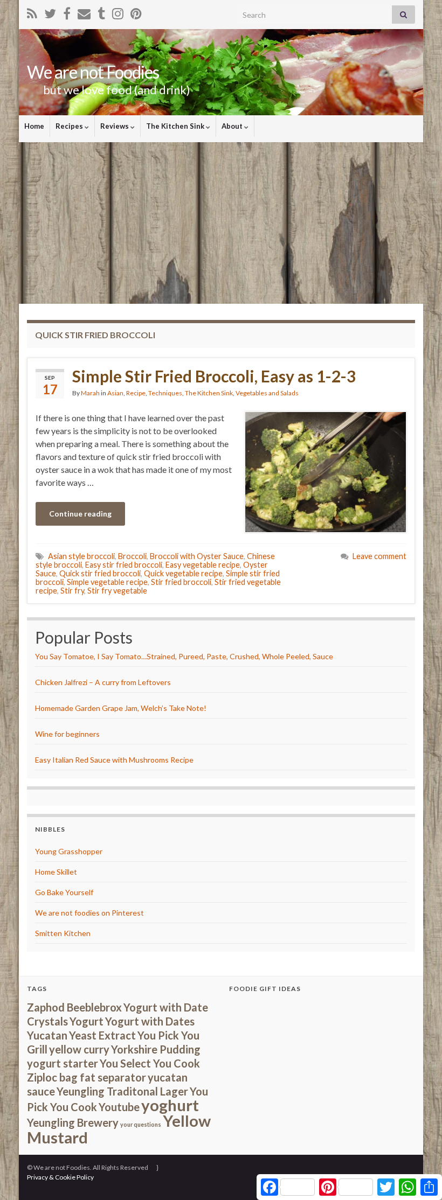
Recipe (136, 393)
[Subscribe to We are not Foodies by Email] (84, 11)
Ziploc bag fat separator (86, 1077)
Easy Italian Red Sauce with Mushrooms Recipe (114, 759)
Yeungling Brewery (73, 1122)
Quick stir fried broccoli (100, 573)
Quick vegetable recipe (183, 573)
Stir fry (72, 590)
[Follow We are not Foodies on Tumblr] (101, 11)
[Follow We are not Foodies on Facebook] (67, 11)
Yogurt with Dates (150, 1021)
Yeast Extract (102, 1035)
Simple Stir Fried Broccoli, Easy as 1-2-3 (214, 376)
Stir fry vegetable (117, 590)
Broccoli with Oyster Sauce (197, 556)
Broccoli (132, 556)
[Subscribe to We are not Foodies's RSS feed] (32, 11)
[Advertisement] (221, 223)
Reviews (115, 126)
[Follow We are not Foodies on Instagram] (117, 11)
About (233, 126)
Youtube (119, 1106)
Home (34, 126)
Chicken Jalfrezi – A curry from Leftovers (103, 682)
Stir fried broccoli (181, 582)
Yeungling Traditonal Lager (122, 1091)
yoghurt (170, 1105)
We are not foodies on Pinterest (89, 912)
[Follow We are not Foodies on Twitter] (50, 11)
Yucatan (47, 1035)
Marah (90, 393)
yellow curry (79, 1049)
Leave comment (379, 556)
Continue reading (80, 513)
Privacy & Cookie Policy (60, 1177)
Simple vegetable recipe (107, 582)
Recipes (70, 126)
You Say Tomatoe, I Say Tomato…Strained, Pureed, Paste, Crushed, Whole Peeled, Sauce (184, 656)
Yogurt (86, 1021)
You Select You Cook (150, 1063)
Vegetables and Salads (267, 393)
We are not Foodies (93, 71)
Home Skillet (56, 871)
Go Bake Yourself (64, 892)
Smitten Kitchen (63, 933)
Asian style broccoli (81, 556)
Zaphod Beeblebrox (74, 1007)
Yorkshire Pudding (156, 1049)
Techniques (165, 393)
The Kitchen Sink (176, 126)
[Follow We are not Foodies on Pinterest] (136, 11)
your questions (140, 1124)
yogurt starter (62, 1063)
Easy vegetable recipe (202, 564)
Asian (115, 393)
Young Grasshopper (68, 851)
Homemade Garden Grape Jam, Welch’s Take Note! (120, 708)
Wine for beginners (67, 733)
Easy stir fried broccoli (123, 564)
